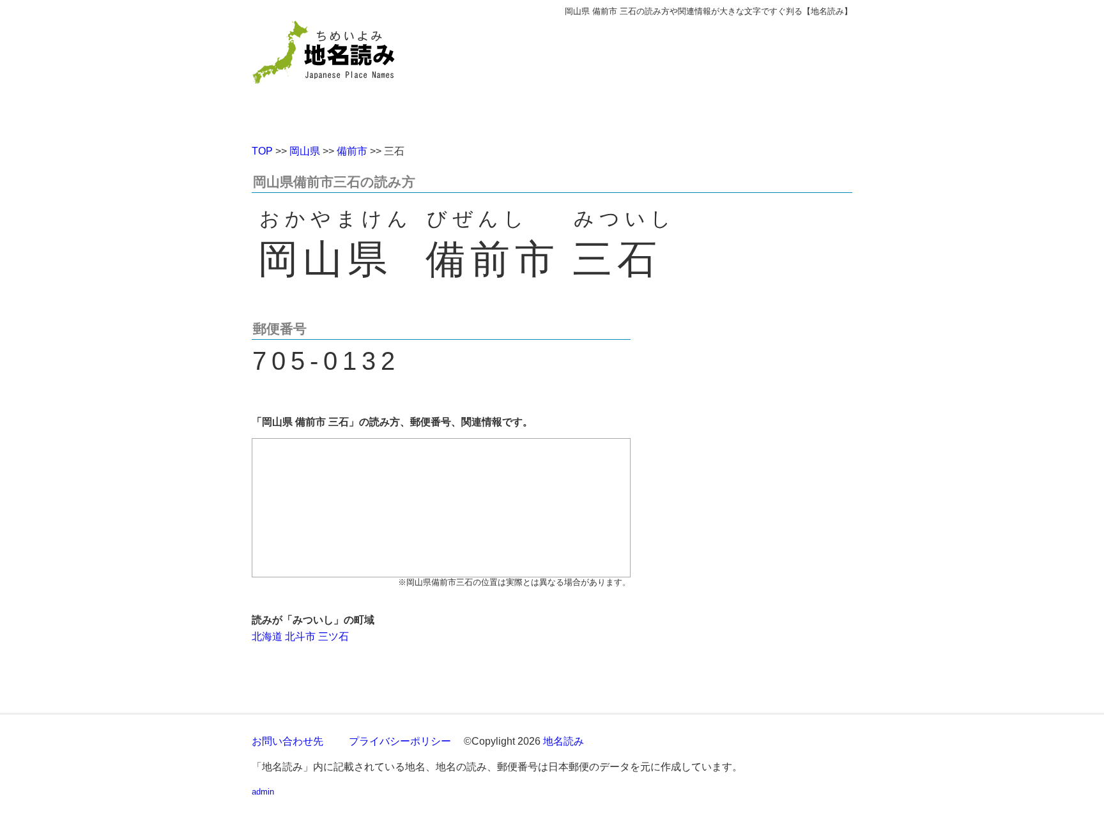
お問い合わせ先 (287, 741)
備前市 (352, 151)
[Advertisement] (644, 75)
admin (263, 791)
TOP (262, 151)
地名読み (563, 741)
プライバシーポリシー (400, 741)
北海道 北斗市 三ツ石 (300, 636)
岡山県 (304, 151)
